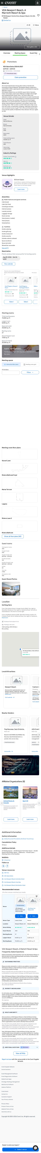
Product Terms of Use (7, 1106)
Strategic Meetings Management (11, 1081)
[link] (15, 722)
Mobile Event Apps (6, 1079)
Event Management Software (10, 1073)
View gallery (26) (32, 47)
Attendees (5, 369)
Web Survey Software (7, 1084)
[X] (3, 866)
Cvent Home (5, 1091)
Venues (5, 7)
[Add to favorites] (38, 15)
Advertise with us (6, 1111)
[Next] (39, 54)
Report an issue (7, 1059)
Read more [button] (8, 694)
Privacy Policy (5, 1103)
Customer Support (7, 1096)
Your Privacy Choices (7, 1099)
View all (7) (5, 248)
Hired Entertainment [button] (9, 742)
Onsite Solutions (6, 1069)
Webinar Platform (6, 1087)
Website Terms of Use (7, 1109)
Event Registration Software (9, 1076)
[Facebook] (7, 866)
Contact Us (5, 1094)
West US (25, 801)
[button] (37, 291)
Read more (5, 617)
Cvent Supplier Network (8, 1066)
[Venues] (37, 3)
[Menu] (2, 2)
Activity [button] (34, 742)
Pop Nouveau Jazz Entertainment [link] (14, 729)
